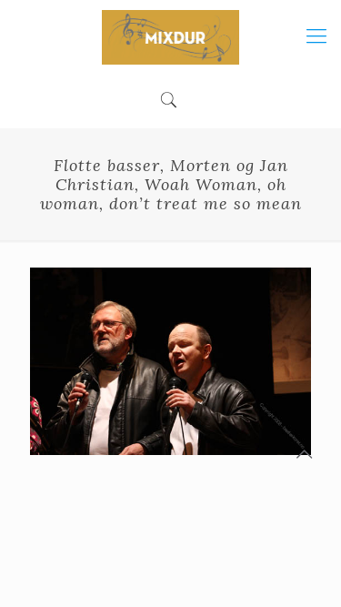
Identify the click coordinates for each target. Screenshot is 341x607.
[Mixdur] (170, 36)
